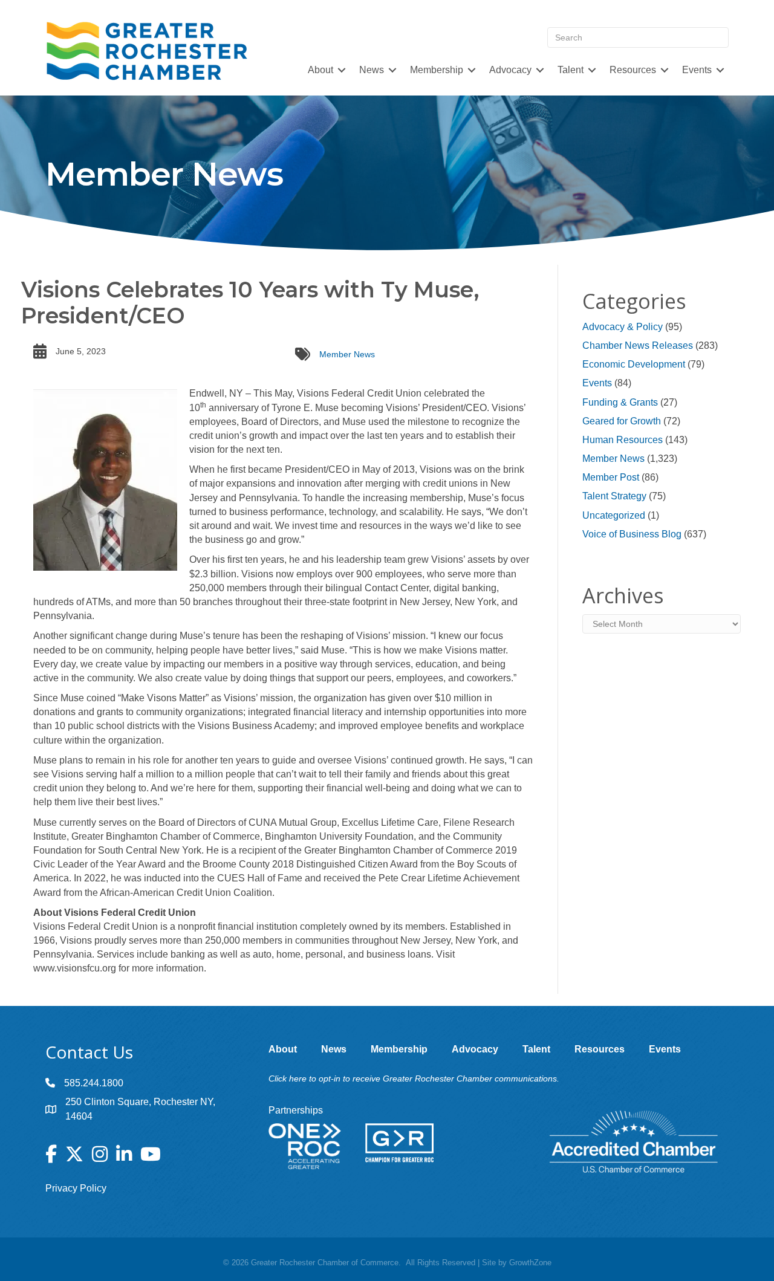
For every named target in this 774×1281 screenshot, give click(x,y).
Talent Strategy (614, 496)
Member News (347, 354)
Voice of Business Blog (631, 534)
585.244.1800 (93, 1083)
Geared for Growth (621, 421)
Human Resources (622, 440)
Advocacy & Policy (622, 327)
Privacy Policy (75, 1188)
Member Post (610, 477)
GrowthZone (530, 1262)
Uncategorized (613, 515)
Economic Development (633, 364)
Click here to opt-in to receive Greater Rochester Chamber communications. (413, 1078)
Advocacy (510, 70)
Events (597, 383)
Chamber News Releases (637, 345)
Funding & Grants (620, 402)
